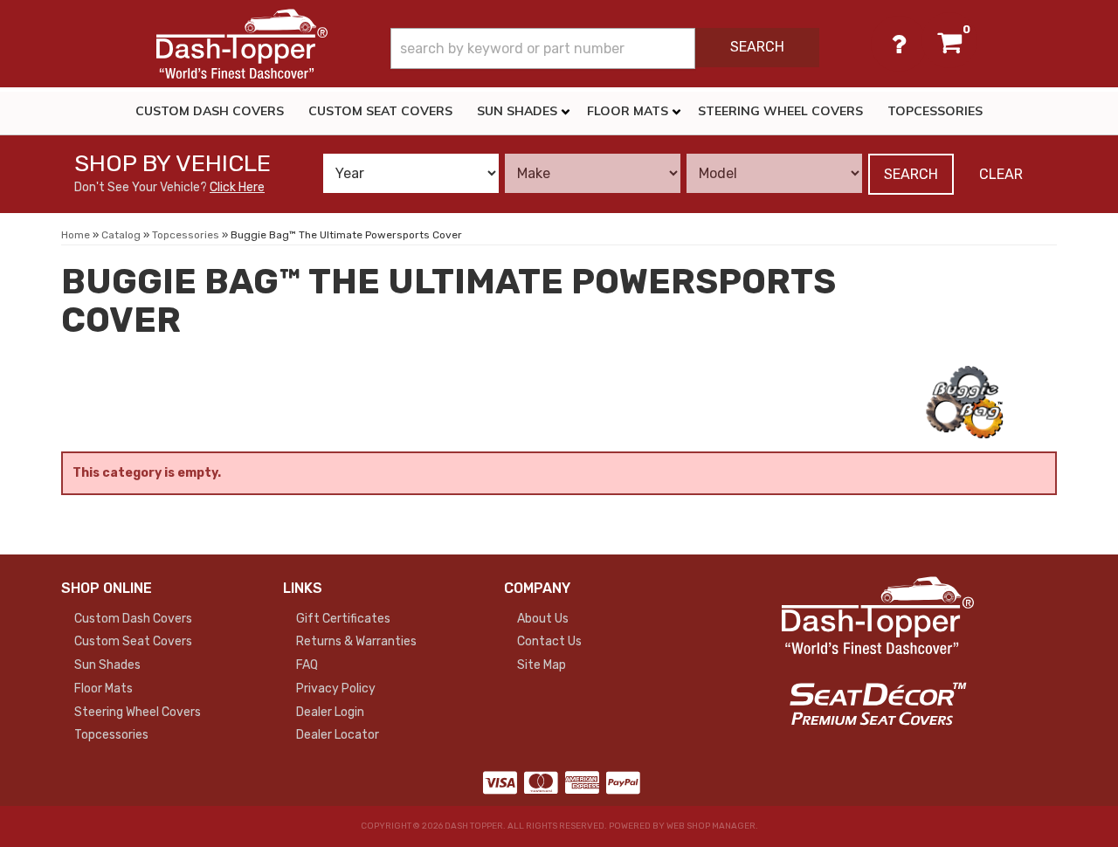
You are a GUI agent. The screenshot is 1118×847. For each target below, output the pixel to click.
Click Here (237, 187)
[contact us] (899, 44)
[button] (604, 48)
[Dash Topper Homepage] (242, 44)
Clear (1001, 174)
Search (911, 174)
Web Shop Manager (711, 826)
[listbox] (411, 173)
